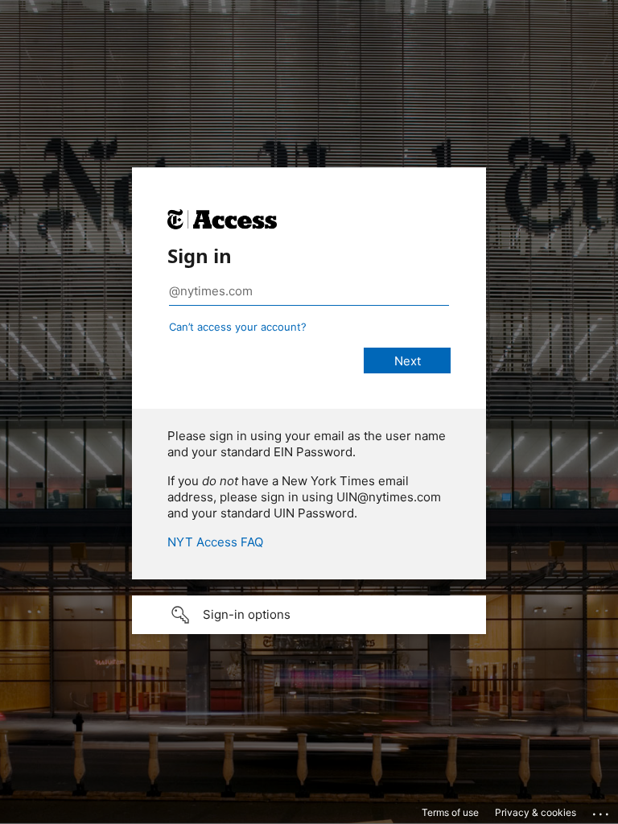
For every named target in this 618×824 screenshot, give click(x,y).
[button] (309, 614)
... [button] (602, 810)
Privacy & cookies (535, 812)
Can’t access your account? (238, 326)
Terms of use (450, 812)
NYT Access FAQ (215, 542)
